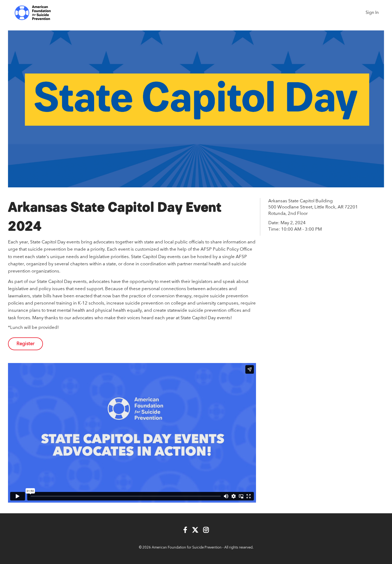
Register (25, 343)
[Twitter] (195, 530)
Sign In (372, 13)
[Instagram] (206, 530)
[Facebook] (185, 530)
